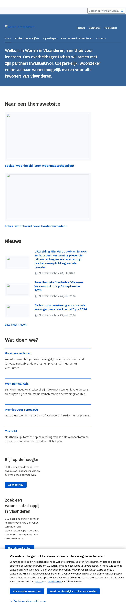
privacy (39, 581)
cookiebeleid (55, 581)
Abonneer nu (15, 484)
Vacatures (94, 28)
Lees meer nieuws (16, 324)
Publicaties (111, 28)
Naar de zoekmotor (19, 548)
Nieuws (81, 28)
